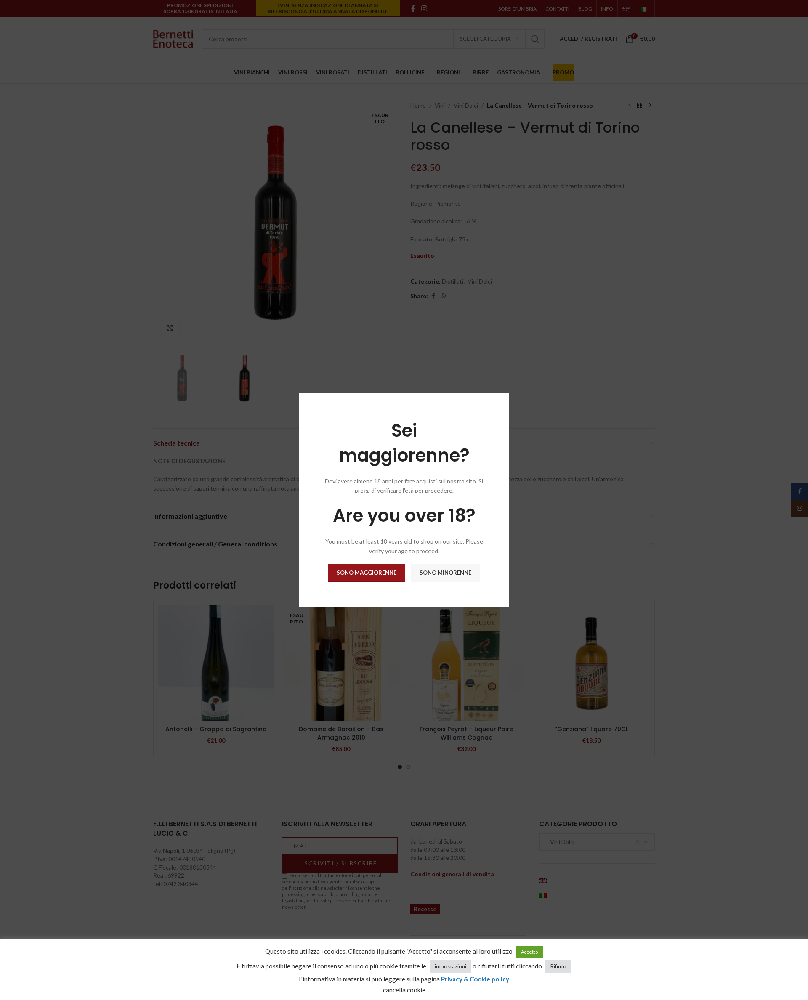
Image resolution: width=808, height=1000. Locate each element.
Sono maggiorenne (366, 572)
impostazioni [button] (450, 966)
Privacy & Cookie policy (475, 979)
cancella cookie (404, 990)
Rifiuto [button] (558, 966)
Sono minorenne (445, 572)
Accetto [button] (529, 952)
